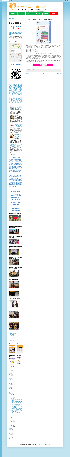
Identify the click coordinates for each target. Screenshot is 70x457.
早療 (16, 92)
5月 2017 (12, 417)
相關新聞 (10, 87)
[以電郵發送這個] (29, 69)
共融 (13, 89)
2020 (11, 430)
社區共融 (21, 93)
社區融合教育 (16, 94)
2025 (11, 437)
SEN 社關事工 (19, 100)
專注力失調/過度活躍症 (14, 98)
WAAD (13, 99)
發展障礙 (13, 91)
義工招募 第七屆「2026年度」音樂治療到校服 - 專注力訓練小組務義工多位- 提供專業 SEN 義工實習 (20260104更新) (18, 136)
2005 (11, 378)
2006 (11, 379)
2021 (11, 432)
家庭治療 (17, 101)
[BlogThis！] (30, 69)
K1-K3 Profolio (13, 154)
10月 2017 (12, 424)
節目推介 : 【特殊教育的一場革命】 (16, 416)
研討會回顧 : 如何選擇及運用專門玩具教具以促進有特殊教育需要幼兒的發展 (16, 402)
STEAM (12, 102)
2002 (11, 374)
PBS (20, 91)
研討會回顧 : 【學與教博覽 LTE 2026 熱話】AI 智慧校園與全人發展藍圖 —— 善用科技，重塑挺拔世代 (18, 125)
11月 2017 (12, 425)
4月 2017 (12, 398)
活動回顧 (12, 86)
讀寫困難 (19, 94)
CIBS (11, 99)
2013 (11, 388)
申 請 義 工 (54, 13)
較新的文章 (27, 73)
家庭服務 (14, 100)
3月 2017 (12, 397)
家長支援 (19, 95)
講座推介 (20, 88)
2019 (11, 429)
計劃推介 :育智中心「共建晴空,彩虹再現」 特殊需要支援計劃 (16, 414)
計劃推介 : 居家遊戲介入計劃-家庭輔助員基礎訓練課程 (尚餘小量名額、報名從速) (15, 33)
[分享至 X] (31, 69)
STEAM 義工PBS (19, 102)
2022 (11, 433)
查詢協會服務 (12, 339)
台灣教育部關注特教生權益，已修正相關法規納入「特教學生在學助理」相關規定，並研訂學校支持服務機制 (16, 145)
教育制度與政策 (15, 87)
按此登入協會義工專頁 (13, 333)
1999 (11, 370)
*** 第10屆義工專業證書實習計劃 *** (14, 222)
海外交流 (12, 101)
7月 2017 (12, 420)
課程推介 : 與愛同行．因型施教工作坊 (16, 412)
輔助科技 (10, 90)
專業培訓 (20, 86)
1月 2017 (12, 394)
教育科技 (16, 91)
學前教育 (15, 93)
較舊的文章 (59, 73)
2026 (11, 438)
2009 (11, 383)
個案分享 (16, 102)
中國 (19, 91)
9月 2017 (12, 422)
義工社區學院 (12, 340)
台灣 (18, 86)
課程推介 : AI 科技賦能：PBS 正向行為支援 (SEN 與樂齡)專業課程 (18, 108)
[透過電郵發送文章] (28, 69)
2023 (11, 434)
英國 (16, 100)
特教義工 (13, 95)
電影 (16, 99)
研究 (15, 99)
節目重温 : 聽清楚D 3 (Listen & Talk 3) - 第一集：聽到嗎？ (16, 407)
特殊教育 (18, 85)
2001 (11, 373)
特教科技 (14, 101)
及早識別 (10, 89)
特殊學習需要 (20, 89)
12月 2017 (12, 426)
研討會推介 (12, 94)
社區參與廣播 (20, 99)
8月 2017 (12, 421)
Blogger (47, 444)
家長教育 (11, 85)
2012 (11, 387)
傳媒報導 (15, 85)
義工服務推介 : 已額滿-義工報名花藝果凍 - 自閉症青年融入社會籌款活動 (16, 409)
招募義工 (17, 88)
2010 (11, 384)
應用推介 (19, 98)
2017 (11, 393)
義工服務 (15, 86)
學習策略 (18, 93)
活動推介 (14, 84)
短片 (11, 95)
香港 (10, 84)
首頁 (43, 73)
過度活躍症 (14, 92)
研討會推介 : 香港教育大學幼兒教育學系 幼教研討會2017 (16, 411)
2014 (11, 389)
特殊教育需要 (15, 90)
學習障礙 (18, 84)
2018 (11, 428)
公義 (9, 94)
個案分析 (16, 95)
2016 (11, 392)
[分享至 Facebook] (33, 69)
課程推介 (12, 93)
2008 (11, 382)
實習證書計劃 (12, 334)
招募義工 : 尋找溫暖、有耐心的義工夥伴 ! (18, 115)
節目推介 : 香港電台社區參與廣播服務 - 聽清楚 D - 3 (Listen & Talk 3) (16, 405)
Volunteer (20, 101)
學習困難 (16, 89)
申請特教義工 (12, 335)
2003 (11, 375)
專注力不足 (14, 88)
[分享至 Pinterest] (34, 69)
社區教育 (19, 87)
